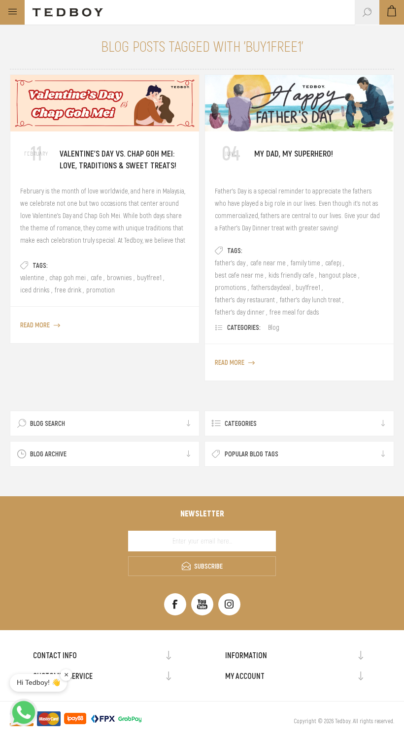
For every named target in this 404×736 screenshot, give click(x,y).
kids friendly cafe (291, 275)
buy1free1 (149, 278)
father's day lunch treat (310, 300)
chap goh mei (67, 278)
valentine (32, 278)
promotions (230, 287)
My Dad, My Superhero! (293, 153)
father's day (230, 263)
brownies (119, 278)
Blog (273, 327)
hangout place (338, 275)
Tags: (40, 265)
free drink (68, 290)
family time (305, 263)
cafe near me (268, 263)
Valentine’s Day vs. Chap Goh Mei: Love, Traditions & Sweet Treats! (118, 159)
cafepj (333, 263)
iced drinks (35, 290)
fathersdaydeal (271, 287)
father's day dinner (240, 312)
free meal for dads (294, 312)
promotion (100, 290)
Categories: (244, 327)
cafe (96, 278)
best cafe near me (239, 275)
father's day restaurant (245, 300)
